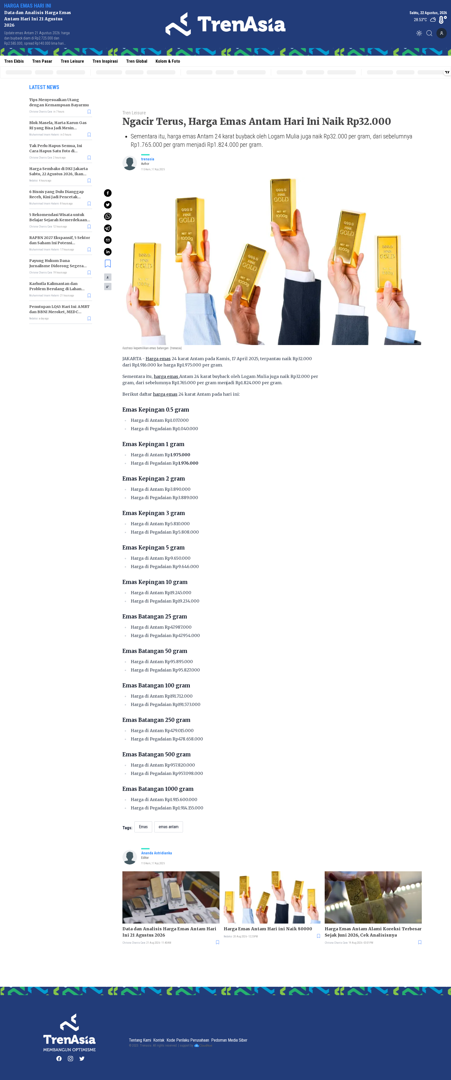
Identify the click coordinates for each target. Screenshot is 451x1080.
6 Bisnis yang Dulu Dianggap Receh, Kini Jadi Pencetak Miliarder (56, 197)
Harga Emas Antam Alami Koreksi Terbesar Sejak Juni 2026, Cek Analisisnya (373, 932)
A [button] (108, 277)
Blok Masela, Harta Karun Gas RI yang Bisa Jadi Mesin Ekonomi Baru (58, 128)
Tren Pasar (42, 61)
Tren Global (136, 61)
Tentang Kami (140, 1040)
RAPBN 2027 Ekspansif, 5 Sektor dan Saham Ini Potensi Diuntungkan (59, 242)
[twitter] (108, 205)
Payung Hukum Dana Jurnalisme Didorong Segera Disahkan (56, 265)
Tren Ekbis (14, 61)
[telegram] (108, 228)
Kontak (158, 1040)
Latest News (44, 87)
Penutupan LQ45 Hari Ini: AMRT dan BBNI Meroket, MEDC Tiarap (59, 311)
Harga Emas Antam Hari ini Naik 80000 (268, 928)
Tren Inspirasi (105, 61)
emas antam (169, 826)
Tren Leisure (72, 61)
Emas (143, 826)
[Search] (430, 33)
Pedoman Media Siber (229, 1040)
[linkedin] (108, 252)
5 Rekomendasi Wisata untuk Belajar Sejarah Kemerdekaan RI (58, 219)
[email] (108, 240)
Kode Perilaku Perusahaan (188, 1040)
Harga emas (158, 358)
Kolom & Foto (168, 61)
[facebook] (108, 193)
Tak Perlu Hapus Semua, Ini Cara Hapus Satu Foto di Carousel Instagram (55, 151)
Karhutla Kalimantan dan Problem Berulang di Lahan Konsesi (55, 288)
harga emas (166, 376)
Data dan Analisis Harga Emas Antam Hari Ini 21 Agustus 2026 (37, 19)
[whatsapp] (108, 216)
